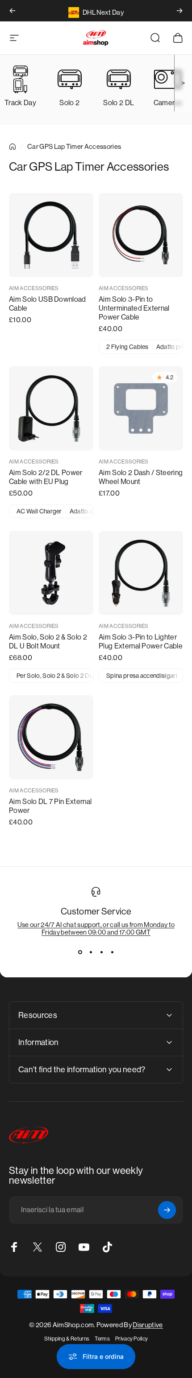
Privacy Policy (131, 1339)
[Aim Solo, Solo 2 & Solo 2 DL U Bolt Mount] (51, 573)
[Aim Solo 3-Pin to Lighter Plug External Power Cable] (141, 573)
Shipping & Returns (67, 1339)
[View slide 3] (101, 952)
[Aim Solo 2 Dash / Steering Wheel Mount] (141, 408)
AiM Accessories (34, 288)
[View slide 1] (80, 952)
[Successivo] (179, 10)
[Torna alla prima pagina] (12, 146)
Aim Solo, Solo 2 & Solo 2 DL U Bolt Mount (48, 641)
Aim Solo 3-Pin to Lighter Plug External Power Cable (141, 641)
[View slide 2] (90, 952)
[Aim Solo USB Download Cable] (51, 235)
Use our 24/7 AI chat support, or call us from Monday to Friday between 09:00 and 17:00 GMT (96, 928)
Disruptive (148, 1325)
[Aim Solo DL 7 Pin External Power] (51, 737)
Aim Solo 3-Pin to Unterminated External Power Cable (134, 308)
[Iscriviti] (167, 1210)
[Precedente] (12, 10)
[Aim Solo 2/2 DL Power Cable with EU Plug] (51, 408)
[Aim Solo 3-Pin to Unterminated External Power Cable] (141, 235)
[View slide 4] (112, 952)
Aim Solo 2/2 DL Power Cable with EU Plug (46, 477)
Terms (102, 1339)
